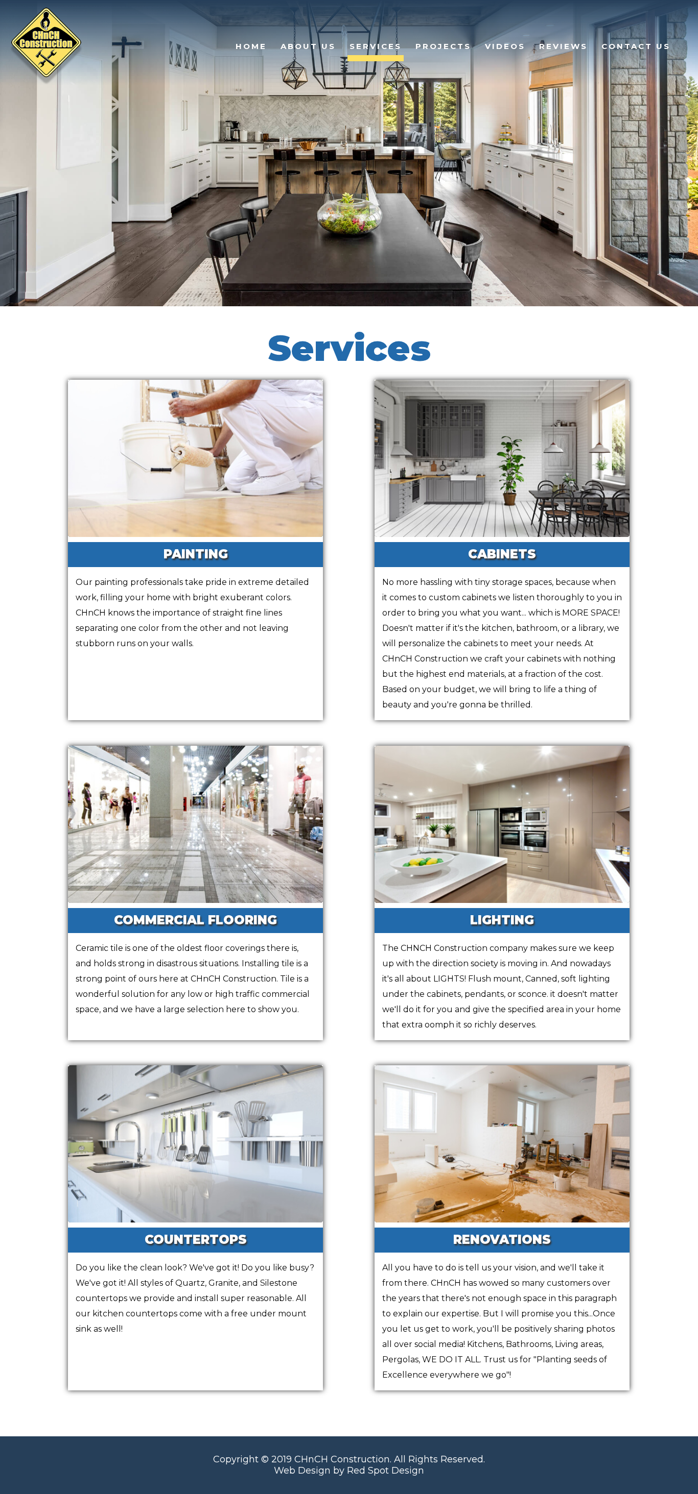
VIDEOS (505, 46)
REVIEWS (563, 46)
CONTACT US (635, 46)
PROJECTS (443, 46)
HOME (251, 46)
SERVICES (376, 46)
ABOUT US (308, 46)
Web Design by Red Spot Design (349, 1470)
